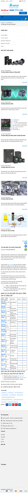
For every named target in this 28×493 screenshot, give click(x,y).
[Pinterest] (16, 404)
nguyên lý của (4, 392)
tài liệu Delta (4, 402)
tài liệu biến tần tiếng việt (13, 402)
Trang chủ (3, 22)
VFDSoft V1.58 (21, 376)
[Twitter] (10, 404)
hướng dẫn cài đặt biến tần (7, 399)
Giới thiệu (3, 1)
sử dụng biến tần (5, 395)
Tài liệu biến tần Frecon (8, 167)
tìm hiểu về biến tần (19, 392)
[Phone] (25, 249)
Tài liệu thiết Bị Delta (7, 199)
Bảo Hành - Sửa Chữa (5, 43)
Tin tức (7, 1)
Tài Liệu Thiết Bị (9, 22)
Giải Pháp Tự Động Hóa (5, 40)
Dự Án (2, 46)
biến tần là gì (11, 392)
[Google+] (13, 404)
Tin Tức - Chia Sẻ (4, 38)
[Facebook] (7, 404)
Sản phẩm (3, 437)
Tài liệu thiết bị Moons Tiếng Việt (10, 72)
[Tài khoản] (22, 19)
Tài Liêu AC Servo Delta (8, 230)
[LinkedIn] (19, 404)
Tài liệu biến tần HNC (7, 103)
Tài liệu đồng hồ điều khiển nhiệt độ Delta (13, 135)
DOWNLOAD (20, 303)
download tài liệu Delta (18, 399)
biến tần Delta (10, 264)
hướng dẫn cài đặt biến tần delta (8, 397)
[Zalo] (25, 246)
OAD (22, 317)
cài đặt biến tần (13, 395)
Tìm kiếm (23, 13)
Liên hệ (10, 1)
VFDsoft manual (23, 377)
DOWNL (19, 317)
